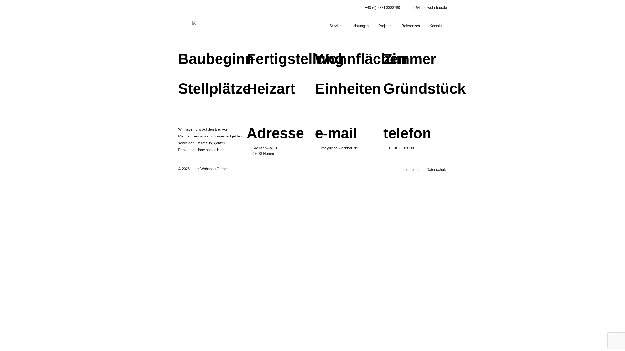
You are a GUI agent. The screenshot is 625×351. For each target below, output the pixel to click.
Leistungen (360, 26)
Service (335, 26)
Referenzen (410, 26)
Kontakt (436, 26)
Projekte (385, 26)
